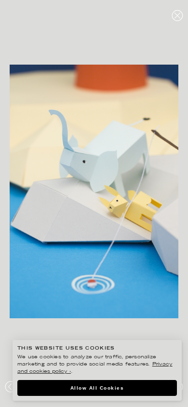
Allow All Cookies (97, 388)
